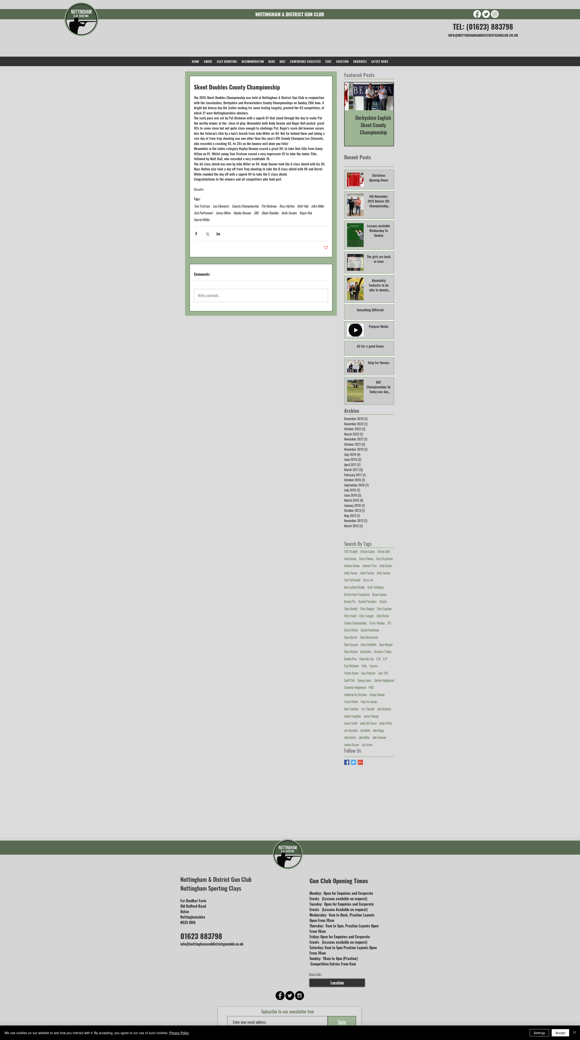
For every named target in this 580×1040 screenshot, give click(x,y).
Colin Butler (383, 616)
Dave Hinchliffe (368, 644)
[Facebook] (477, 14)
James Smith (350, 723)
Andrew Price (369, 566)
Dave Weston (351, 651)
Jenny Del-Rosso (368, 723)
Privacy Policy (315, 974)
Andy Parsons (367, 573)
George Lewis (364, 680)
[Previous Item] (352, 96)
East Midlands (351, 666)
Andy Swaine (289, 213)
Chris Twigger (366, 616)
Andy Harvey (350, 573)
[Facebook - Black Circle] (280, 995)
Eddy (364, 666)
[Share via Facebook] (196, 234)
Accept (560, 1032)
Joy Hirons (367, 745)
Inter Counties (351, 709)
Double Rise (350, 659)
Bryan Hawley (379, 594)
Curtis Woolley (377, 623)
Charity (383, 601)
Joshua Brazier (351, 745)
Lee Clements (221, 206)
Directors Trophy (382, 651)
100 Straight (351, 551)
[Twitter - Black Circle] (289, 995)
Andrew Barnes (352, 566)
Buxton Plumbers (367, 601)
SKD (256, 213)
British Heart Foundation (357, 594)
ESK (378, 659)
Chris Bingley (367, 609)
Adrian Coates (367, 551)
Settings (539, 1032)
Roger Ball (306, 213)
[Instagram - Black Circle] (299, 995)
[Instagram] (495, 14)
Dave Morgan (385, 644)
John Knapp (378, 730)
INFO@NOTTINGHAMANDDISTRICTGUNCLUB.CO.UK (483, 35)
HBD (371, 687)
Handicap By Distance (355, 694)
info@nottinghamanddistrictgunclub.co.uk (212, 944)
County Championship (245, 206)
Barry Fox (368, 580)
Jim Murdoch (351, 730)
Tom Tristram (202, 206)
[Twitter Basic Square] (353, 762)
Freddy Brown (351, 673)
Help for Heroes (369, 701)
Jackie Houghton (352, 716)
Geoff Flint (349, 680)
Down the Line (366, 659)
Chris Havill (350, 616)
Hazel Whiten (351, 701)
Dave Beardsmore (369, 637)
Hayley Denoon (242, 213)
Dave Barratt (350, 637)
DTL (389, 623)
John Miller (317, 206)
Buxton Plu (350, 601)
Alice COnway (366, 558)
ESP (385, 659)
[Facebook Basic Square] (346, 762)
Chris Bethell (351, 609)
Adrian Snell (383, 551)
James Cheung (371, 716)
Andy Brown (385, 566)
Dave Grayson (351, 644)
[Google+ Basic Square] (360, 762)
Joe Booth (365, 730)
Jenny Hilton (223, 213)
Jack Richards (384, 709)
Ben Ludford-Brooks (354, 587)
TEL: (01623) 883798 (483, 26)
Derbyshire (365, 651)
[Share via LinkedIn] (218, 234)
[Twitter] (486, 14)
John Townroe (379, 737)
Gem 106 (383, 673)
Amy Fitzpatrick (384, 558)
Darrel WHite (202, 220)
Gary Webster (368, 673)
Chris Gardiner (384, 609)
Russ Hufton (287, 206)
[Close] (574, 1032)
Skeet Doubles (270, 213)
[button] (227, 61)
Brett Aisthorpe (375, 587)
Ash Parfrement (203, 213)
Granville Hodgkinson (355, 687)
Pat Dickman (269, 206)
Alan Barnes (350, 558)
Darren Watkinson (370, 630)
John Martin (350, 737)
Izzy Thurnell (368, 709)
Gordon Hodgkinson (384, 680)
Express (374, 666)
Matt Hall (302, 206)
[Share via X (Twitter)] (207, 234)
